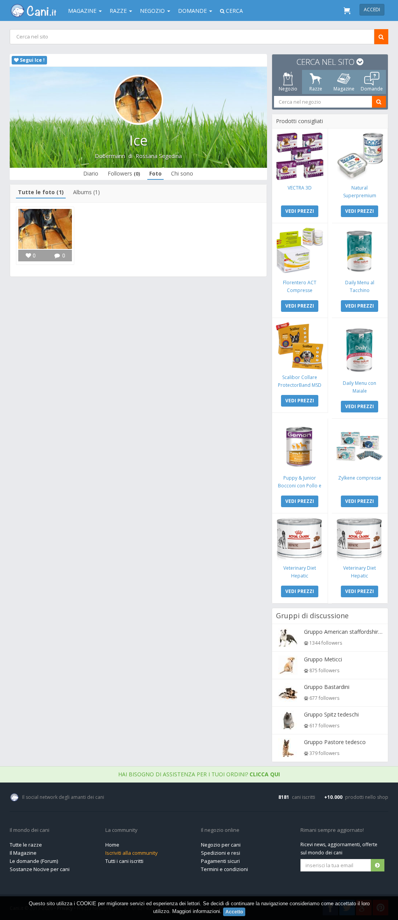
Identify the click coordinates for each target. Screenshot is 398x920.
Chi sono (182, 173)
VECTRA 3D (300, 187)
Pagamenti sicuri (220, 860)
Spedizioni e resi (220, 852)
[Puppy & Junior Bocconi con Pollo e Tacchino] (300, 446)
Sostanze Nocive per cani (40, 869)
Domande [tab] (372, 88)
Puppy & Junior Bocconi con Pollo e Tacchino (299, 486)
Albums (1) (86, 192)
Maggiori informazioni (196, 911)
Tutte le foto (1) (41, 192)
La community (121, 830)
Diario (90, 173)
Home (112, 844)
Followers (124, 173)
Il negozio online (220, 830)
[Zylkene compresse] (360, 446)
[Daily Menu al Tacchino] (360, 251)
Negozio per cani (221, 844)
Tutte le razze (26, 844)
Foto (155, 173)
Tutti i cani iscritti (124, 860)
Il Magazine (23, 852)
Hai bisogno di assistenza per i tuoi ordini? (199, 774)
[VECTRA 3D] (300, 156)
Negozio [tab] (288, 88)
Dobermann (110, 156)
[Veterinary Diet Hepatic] (300, 538)
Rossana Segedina (159, 156)
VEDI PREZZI (299, 211)
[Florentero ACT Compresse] (300, 251)
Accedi (372, 9)
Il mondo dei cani (29, 830)
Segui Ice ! (32, 60)
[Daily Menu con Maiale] (360, 349)
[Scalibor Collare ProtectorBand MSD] (300, 346)
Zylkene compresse (359, 478)
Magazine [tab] (343, 88)
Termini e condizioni (224, 869)
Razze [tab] (315, 88)
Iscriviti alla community (131, 852)
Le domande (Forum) (34, 860)
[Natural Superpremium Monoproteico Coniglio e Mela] (360, 156)
